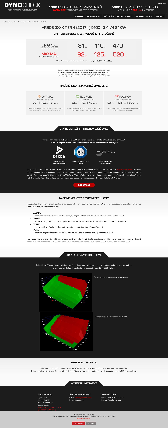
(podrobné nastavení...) (47, 410)
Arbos (16, 22)
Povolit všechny (78, 423)
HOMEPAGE (79, 16)
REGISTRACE (84, 185)
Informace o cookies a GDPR (49, 407)
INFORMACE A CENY (125, 16)
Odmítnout (91, 423)
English (164, 3)
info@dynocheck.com (83, 397)
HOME (4, 22)
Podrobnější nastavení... (84, 418)
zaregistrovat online (124, 169)
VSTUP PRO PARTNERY (144, 16)
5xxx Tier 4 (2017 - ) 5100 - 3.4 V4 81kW (33, 22)
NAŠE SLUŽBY (109, 16)
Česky (160, 3)
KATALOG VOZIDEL (94, 16)
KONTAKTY (160, 16)
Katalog (10, 22)
